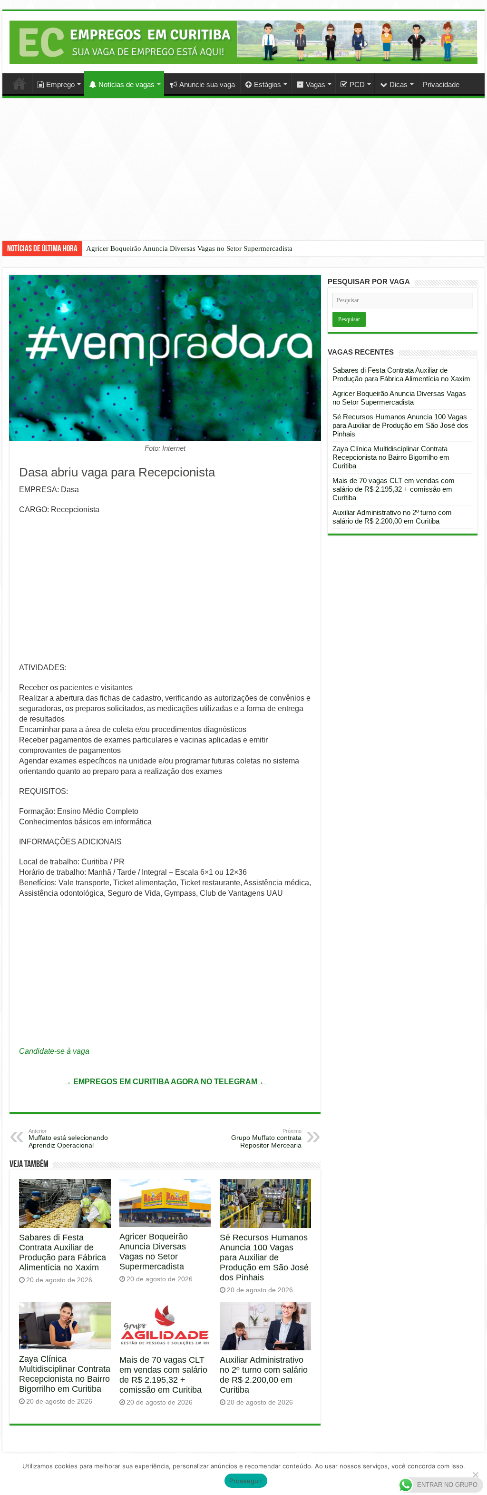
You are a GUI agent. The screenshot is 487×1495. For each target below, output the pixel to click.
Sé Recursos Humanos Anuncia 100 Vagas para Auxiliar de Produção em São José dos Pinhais (264, 1257)
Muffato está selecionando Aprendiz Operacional (68, 1138)
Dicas (399, 84)
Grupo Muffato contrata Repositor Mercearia (266, 1138)
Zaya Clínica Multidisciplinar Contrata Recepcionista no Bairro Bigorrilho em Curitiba (64, 1374)
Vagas (315, 84)
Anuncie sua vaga (207, 84)
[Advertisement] (243, 176)
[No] (475, 1474)
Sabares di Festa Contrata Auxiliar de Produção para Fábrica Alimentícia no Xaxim (62, 1252)
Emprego (60, 84)
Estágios (267, 84)
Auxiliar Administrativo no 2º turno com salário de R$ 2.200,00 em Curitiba (264, 1375)
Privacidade (441, 84)
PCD (357, 84)
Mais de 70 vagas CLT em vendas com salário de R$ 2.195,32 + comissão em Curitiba (163, 1375)
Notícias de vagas (126, 84)
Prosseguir (246, 1481)
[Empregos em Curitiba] (243, 41)
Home (19, 83)
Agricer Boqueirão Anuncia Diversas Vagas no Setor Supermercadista (189, 248)
